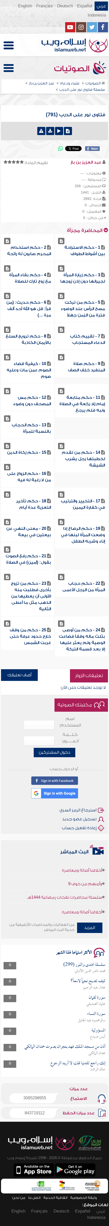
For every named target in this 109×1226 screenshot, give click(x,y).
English (25, 6)
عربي (101, 6)
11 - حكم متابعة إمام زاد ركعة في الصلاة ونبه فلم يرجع (82, 404)
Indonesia (97, 15)
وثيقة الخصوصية (83, 1198)
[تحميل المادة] (50, 131)
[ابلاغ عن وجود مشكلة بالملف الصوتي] (41, 131)
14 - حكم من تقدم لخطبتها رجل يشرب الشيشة (83, 459)
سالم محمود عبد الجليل (91, 1020)
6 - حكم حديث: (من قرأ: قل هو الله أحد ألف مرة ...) (28, 308)
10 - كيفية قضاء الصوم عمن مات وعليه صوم (29, 370)
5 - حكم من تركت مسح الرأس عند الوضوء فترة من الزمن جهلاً (83, 308)
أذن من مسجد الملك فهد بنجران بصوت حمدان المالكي (64, 1047)
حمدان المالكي (96, 1053)
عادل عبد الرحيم (94, 988)
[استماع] (59, 131)
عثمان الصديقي (95, 1004)
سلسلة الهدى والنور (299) (84, 965)
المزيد (89, 927)
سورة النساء (96, 1014)
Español (84, 6)
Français (44, 6)
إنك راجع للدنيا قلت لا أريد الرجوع (77, 1063)
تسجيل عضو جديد (79, 819)
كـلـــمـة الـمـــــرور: (70, 737)
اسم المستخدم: (70, 722)
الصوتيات (73, 68)
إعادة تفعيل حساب (79, 828)
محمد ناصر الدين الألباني (90, 971)
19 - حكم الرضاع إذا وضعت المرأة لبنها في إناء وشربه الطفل (83, 535)
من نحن (18, 1198)
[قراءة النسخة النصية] (68, 131)
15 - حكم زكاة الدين (26, 452)
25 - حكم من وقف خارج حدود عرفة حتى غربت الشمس (30, 636)
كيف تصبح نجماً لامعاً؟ (87, 981)
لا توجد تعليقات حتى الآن (83, 687)
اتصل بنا (34, 1198)
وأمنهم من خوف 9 (85, 878)
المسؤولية (98, 1030)
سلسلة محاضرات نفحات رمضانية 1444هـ (64, 891)
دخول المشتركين (54, 752)
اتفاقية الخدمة (55, 1198)
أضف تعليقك (19, 675)
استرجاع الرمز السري (78, 810)
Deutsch (65, 6)
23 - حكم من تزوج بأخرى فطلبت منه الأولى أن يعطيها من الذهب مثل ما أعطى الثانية (31, 596)
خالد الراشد (97, 1070)
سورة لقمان (97, 998)
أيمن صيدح (97, 1037)
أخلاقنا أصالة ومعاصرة (82, 865)
